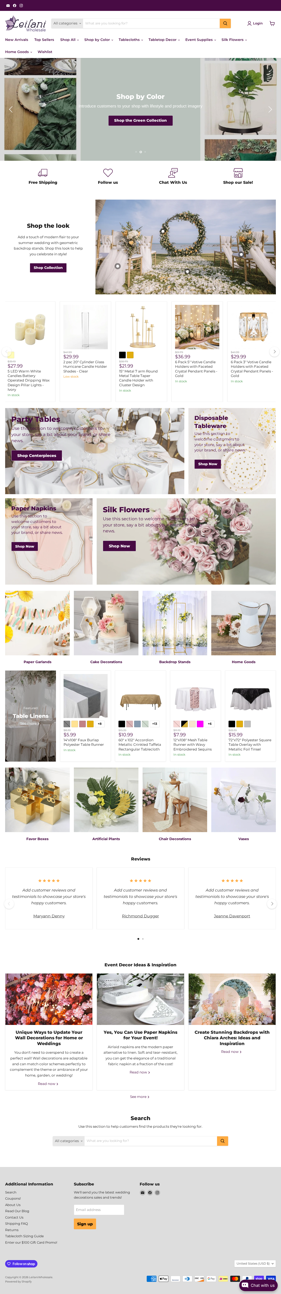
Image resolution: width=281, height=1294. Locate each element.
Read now (47, 1084)
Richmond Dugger (140, 916)
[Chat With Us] (173, 177)
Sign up (85, 1223)
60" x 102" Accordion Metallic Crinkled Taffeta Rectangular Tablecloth (139, 744)
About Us (13, 1205)
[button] (11, 109)
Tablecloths (130, 40)
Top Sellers (44, 40)
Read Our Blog (17, 1211)
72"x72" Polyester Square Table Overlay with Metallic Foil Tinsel (250, 744)
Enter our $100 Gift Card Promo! (31, 1242)
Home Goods (17, 52)
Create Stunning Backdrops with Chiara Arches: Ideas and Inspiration (232, 1037)
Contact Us (14, 1217)
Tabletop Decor (163, 40)
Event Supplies (199, 40)
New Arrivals (16, 40)
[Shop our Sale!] (238, 177)
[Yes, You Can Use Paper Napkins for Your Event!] (140, 999)
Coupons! (13, 1198)
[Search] (225, 23)
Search (10, 1192)
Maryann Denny (49, 916)
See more (138, 1097)
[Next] (274, 352)
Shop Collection (140, 120)
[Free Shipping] (42, 177)
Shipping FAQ (16, 1224)
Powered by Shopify (18, 1281)
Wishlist (45, 52)
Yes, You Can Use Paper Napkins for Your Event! (140, 1035)
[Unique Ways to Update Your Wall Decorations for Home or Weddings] (48, 999)
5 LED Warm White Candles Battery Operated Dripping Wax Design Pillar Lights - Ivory (29, 380)
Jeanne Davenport (232, 916)
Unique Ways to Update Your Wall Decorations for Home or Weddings (49, 1037)
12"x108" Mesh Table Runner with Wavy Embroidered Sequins (192, 744)
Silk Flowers (233, 40)
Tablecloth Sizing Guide (24, 1236)
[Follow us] (108, 177)
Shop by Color (97, 40)
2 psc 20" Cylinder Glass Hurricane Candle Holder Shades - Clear (85, 366)
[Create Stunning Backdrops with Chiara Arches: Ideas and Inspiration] (232, 999)
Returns (12, 1230)
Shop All (68, 40)
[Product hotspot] (187, 271)
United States (253, 1263)
